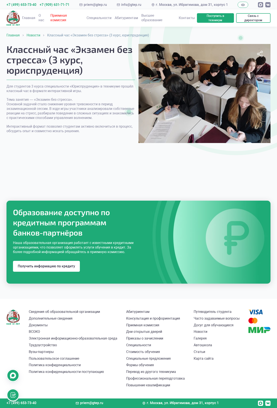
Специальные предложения (148, 358)
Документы (38, 325)
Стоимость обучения (143, 352)
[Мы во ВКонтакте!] (268, 4)
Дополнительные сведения (50, 318)
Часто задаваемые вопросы (217, 318)
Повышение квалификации (148, 385)
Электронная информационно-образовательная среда (73, 338)
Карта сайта (204, 358)
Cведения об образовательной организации (64, 312)
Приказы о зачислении (144, 338)
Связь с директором (253, 18)
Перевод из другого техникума (151, 372)
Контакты (187, 18)
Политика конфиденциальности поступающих (66, 372)
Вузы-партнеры (41, 352)
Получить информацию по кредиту (46, 266)
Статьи (199, 352)
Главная (28, 18)
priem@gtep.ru (95, 5)
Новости (200, 332)
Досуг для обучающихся (214, 325)
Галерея (200, 338)
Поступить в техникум (215, 18)
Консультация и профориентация (153, 318)
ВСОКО (34, 332)
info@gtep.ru (131, 5)
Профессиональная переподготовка (155, 378)
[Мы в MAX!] (260, 4)
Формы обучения (140, 365)
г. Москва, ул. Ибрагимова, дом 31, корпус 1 (192, 5)
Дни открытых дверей (144, 332)
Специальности (99, 18)
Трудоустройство (43, 345)
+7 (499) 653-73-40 (21, 5)
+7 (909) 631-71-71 (54, 5)
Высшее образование (151, 17)
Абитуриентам (126, 18)
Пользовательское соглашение (54, 358)
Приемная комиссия (58, 17)
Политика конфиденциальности (55, 365)
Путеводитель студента (213, 312)
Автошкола (203, 345)
